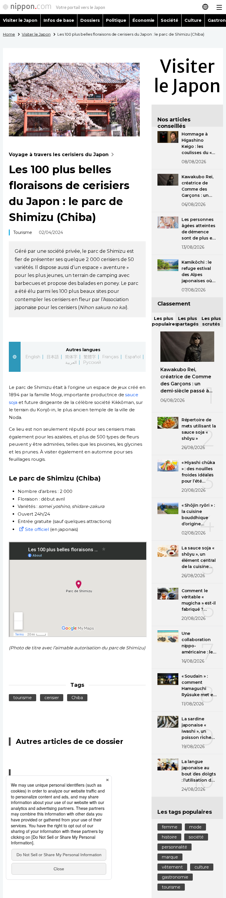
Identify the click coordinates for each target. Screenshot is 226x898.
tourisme (22, 697)
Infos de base (59, 20)
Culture (193, 20)
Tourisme (22, 232)
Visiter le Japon (20, 20)
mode (195, 827)
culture (202, 867)
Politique (116, 20)
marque (170, 857)
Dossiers (90, 20)
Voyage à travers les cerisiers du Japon (59, 154)
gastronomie (175, 877)
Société (169, 20)
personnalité (174, 847)
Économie (143, 20)
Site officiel (37, 529)
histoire (169, 837)
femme (169, 827)
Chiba (77, 697)
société (196, 837)
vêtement (172, 867)
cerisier (51, 697)
